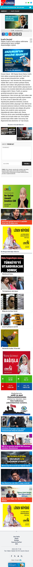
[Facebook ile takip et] (11, 556)
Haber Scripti (15, 560)
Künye (16, 538)
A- (31, 41)
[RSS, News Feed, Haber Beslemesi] (14, 556)
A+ (31, 39)
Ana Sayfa (16, 537)
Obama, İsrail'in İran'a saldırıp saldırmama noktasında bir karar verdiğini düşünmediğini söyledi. (14, 43)
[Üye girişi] (18, 556)
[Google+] (10, 34)
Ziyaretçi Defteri (16, 542)
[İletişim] (30, 7)
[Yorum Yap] (20, 34)
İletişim (16, 540)
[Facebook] (3, 34)
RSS (16, 544)
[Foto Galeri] (31, 3)
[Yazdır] (16, 34)
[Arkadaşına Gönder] (13, 34)
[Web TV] (28, 3)
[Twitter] (6, 34)
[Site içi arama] (21, 556)
